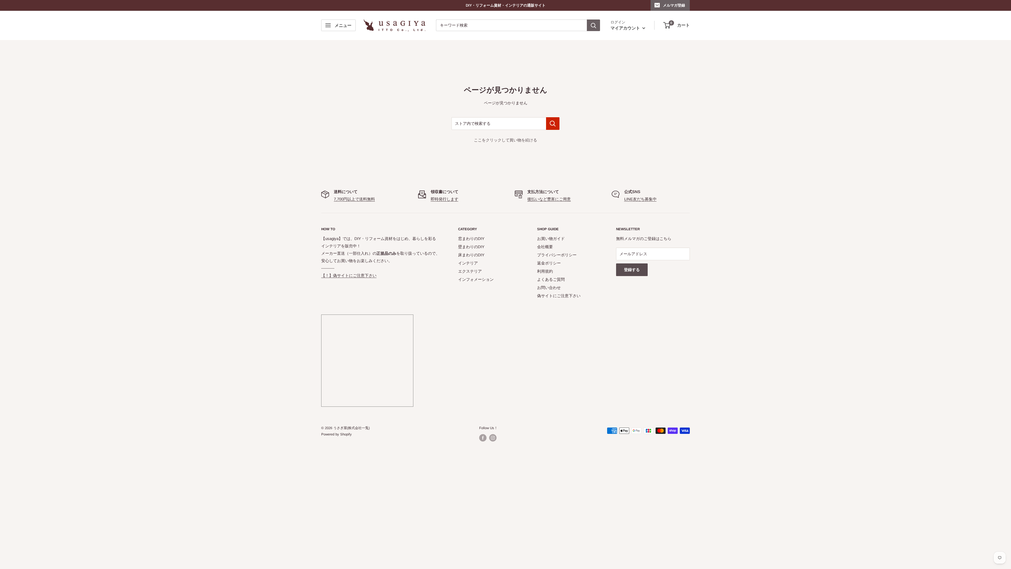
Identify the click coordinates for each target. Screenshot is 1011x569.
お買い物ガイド (551, 238)
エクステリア (470, 271)
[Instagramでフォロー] (493, 438)
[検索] (593, 25)
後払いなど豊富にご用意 (549, 199)
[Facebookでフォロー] (483, 438)
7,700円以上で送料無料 (354, 199)
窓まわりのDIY (471, 238)
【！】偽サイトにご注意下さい (348, 275)
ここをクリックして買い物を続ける (505, 140)
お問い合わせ (549, 287)
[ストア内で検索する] (552, 123)
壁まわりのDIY (471, 246)
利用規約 (545, 271)
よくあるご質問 (551, 279)
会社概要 (545, 246)
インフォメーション (476, 279)
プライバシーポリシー (557, 255)
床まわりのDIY (471, 255)
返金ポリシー (549, 263)
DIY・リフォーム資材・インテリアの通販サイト (506, 5)
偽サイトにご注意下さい (559, 295)
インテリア (468, 263)
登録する (632, 269)
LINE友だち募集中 (640, 199)
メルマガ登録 (674, 5)
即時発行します (444, 199)
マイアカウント (626, 28)
